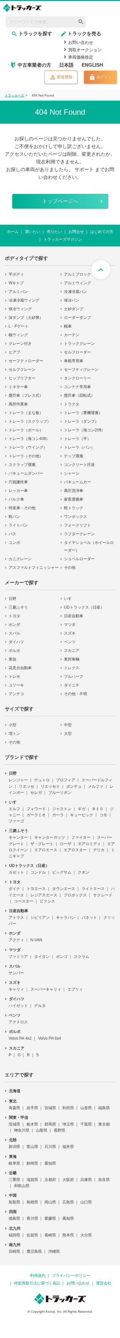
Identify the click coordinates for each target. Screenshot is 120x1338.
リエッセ (26, 786)
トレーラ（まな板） (26, 413)
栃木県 (32, 1124)
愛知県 (50, 1163)
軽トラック (73, 508)
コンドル (38, 872)
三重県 (14, 1179)
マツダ (70, 624)
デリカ (99, 850)
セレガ (36, 792)
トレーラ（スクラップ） (30, 421)
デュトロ (42, 780)
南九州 (14, 1244)
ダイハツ (16, 642)
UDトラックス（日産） (84, 607)
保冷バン (71, 300)
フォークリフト (77, 525)
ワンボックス (75, 516)
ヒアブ (14, 352)
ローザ (65, 844)
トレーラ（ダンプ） (81, 421)
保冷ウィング (20, 309)
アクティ (16, 940)
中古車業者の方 (34, 65)
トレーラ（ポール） (26, 430)
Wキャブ (16, 283)
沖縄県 (54, 1251)
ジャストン (61, 809)
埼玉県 (68, 1124)
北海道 (14, 1091)
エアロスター (75, 850)
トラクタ (71, 404)
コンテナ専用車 (77, 387)
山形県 (86, 1108)
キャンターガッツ (49, 837)
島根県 (32, 1202)
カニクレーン (20, 559)
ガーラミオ (36, 815)
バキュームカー (77, 482)
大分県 (86, 1235)
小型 (12, 725)
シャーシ (71, 473)
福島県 (104, 1108)
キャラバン (65, 917)
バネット (89, 917)
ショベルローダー (79, 559)
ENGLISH (92, 65)
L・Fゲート (18, 326)
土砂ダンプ (73, 309)
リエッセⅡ (50, 786)
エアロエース (45, 850)
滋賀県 (32, 1179)
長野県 (59, 1130)
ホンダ (14, 624)
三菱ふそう (18, 607)
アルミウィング (77, 283)
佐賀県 (32, 1235)
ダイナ (14, 888)
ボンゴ (62, 956)
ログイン (104, 77)
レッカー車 (18, 490)
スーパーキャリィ (45, 989)
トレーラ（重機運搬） (83, 413)
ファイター (81, 837)
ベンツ (70, 642)
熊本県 (68, 1235)
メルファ (95, 786)
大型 (68, 733)
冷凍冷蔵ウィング (24, 300)
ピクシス (47, 901)
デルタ (40, 1005)
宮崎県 (14, 1251)
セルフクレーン (22, 369)
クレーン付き (20, 343)
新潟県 (14, 1146)
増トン (14, 733)
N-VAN (36, 940)
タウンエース (63, 888)
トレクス (71, 668)
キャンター (18, 837)
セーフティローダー (26, 361)
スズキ (70, 633)
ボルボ (14, 650)
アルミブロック (77, 274)
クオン (83, 872)
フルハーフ (73, 676)
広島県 (68, 1202)
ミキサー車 (18, 387)
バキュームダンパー (26, 473)
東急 (12, 659)
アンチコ (16, 694)
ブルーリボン (59, 792)
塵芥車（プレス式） (26, 395)
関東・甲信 (18, 1117)
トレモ (14, 676)
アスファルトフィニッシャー (34, 567)
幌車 (68, 326)
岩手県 (32, 1108)
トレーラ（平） (77, 438)
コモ (103, 815)
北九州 (14, 1228)
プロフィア (65, 780)
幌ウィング (18, 335)
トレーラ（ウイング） (28, 447)
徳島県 (14, 1218)
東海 (13, 1156)
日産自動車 (73, 616)
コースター (23, 901)
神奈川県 (21, 1130)
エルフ (14, 809)
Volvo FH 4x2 (20, 1038)
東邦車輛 (71, 659)
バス (12, 534)
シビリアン (40, 917)
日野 (12, 598)
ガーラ (58, 815)
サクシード (102, 895)
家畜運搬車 (73, 499)
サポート (84, 169)
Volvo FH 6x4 (49, 1038)
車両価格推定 (80, 57)
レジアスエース (43, 895)
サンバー (16, 973)
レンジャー (18, 780)
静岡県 (32, 1163)
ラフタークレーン (79, 534)
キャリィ (16, 989)
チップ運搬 (73, 456)
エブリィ (75, 989)
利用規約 (37, 1275)
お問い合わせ (80, 42)
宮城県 (50, 1108)
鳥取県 (14, 1202)
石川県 (50, 1146)
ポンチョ (74, 786)
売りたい (54, 231)
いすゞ (70, 598)
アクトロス (18, 1022)
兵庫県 (86, 1179)
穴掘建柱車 (18, 482)
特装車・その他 (22, 508)
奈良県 (104, 1179)
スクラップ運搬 (22, 464)
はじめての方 (101, 231)
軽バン (14, 516)
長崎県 (50, 1235)
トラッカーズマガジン (63, 239)
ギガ (81, 809)
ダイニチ (71, 685)
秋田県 (68, 1108)
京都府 (50, 1179)
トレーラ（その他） (26, 456)
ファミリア (18, 956)
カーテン (71, 335)
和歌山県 (21, 1186)
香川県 (32, 1218)
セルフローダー (77, 352)
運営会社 (103, 1283)
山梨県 (41, 1130)
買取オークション (84, 49)
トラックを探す (35, 33)
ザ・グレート (41, 844)
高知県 (68, 1218)
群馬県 (50, 1124)
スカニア (71, 650)
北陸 (13, 1140)
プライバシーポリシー (71, 1275)
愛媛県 (50, 1218)
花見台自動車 (20, 668)
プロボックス (75, 895)
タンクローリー (77, 378)
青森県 (14, 1108)
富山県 (32, 1146)
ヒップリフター (22, 378)
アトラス (16, 917)
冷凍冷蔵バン (75, 291)
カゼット (16, 872)
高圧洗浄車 (73, 490)
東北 (13, 1101)
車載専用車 (73, 361)
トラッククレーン (79, 343)
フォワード (36, 809)
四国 (13, 1211)
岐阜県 (14, 1163)
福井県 (68, 1146)
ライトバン (18, 525)
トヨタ (14, 616)
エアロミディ (89, 844)
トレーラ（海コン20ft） (84, 430)
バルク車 (16, 499)
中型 (68, 725)
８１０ (97, 809)
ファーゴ (16, 821)
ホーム (13, 231)
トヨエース (36, 888)
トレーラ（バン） (79, 447)
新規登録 (64, 77)
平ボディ (16, 274)
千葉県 (86, 1124)
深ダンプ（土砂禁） (26, 317)
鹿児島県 (34, 1251)
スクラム (81, 956)
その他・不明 (75, 694)
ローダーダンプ (77, 317)
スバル (14, 633)
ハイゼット (18, 1005)
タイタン (42, 956)
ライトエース (93, 888)
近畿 (13, 1173)
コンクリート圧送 (79, 464)
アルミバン (18, 291)
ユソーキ (16, 685)
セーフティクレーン (81, 369)
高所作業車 (18, 404)
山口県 (86, 1202)
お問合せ (76, 231)
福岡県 (14, 1235)
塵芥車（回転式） (79, 395)
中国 (13, 1195)
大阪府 (68, 1179)
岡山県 (50, 1202)
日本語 (66, 65)
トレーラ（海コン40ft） (29, 438)
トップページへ (60, 201)
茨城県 (14, 1124)
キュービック (81, 815)
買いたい (32, 231)
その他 (70, 567)
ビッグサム (61, 872)
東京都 (104, 1124)
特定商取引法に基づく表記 (37, 1283)
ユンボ (14, 542)
